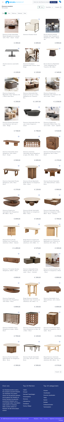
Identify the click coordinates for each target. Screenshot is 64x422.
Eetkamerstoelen (48, 404)
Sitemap (61, 420)
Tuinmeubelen (47, 407)
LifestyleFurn (26, 401)
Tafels (45, 397)
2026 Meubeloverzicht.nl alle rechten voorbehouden (16, 418)
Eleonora (25, 399)
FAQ (41, 418)
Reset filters (48, 7)
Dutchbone (26, 404)
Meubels (36, 418)
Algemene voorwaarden (56, 418)
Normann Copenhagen (29, 394)
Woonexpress (27, 397)
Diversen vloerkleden (49, 395)
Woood (25, 392)
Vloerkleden (46, 393)
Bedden (45, 402)
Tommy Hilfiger (27, 406)
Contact (46, 418)
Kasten (45, 400)
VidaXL (25, 390)
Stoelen (45, 390)
